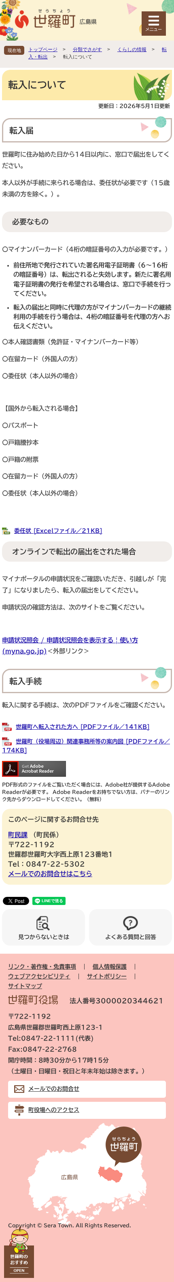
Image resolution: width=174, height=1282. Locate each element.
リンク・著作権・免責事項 (42, 967)
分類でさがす (87, 49)
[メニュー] (154, 23)
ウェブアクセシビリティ (39, 976)
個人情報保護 (110, 967)
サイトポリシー (107, 976)
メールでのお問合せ (53, 1089)
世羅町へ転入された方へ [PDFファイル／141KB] (83, 727)
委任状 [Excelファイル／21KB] (58, 531)
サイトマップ (25, 986)
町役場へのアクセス (53, 1110)
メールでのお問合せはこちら (50, 873)
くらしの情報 (131, 49)
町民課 (18, 835)
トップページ (42, 49)
